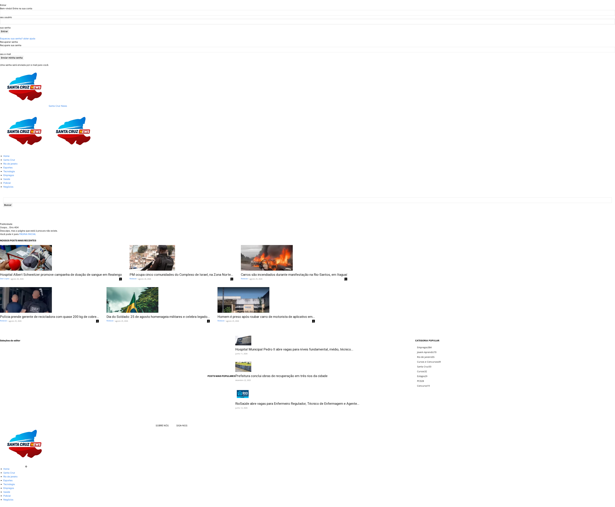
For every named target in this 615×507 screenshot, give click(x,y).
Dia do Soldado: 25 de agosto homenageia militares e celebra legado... (158, 317)
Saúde (6, 179)
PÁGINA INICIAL (27, 234)
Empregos (8, 175)
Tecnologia (9, 171)
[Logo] (24, 150)
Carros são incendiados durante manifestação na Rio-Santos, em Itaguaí (294, 275)
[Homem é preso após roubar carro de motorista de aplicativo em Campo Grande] (266, 300)
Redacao (133, 278)
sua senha (5, 27)
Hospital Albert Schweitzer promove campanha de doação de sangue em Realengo (61, 275)
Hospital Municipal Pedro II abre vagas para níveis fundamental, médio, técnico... (294, 349)
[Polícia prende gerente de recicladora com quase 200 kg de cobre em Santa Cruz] (49, 300)
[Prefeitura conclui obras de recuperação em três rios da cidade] (297, 367)
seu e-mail (5, 54)
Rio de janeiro (10, 163)
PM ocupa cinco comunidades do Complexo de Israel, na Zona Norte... (181, 275)
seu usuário (6, 17)
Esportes (7, 167)
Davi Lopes (4, 278)
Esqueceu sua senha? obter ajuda (17, 38)
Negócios (8, 186)
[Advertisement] (70, 217)
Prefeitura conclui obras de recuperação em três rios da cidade (281, 376)
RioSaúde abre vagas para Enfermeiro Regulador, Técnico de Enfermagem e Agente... (297, 404)
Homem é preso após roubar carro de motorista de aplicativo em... (266, 317)
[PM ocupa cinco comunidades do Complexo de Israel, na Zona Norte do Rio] (181, 258)
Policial (7, 182)
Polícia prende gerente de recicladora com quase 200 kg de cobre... (49, 317)
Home (6, 156)
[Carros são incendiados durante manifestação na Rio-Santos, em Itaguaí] (294, 258)
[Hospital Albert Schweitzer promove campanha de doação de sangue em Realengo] (61, 258)
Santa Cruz (9, 159)
